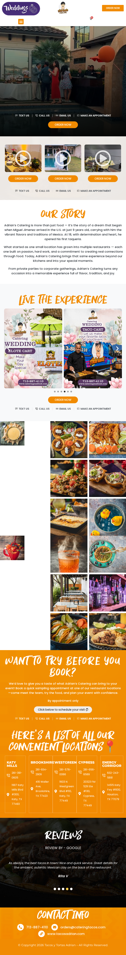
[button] (21, 21)
